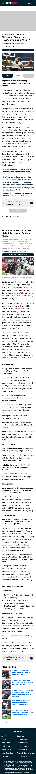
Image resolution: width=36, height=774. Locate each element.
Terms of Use (6, 750)
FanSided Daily (22, 743)
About (3, 736)
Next (28, 76)
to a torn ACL (18, 293)
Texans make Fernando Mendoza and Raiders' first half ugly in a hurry (17, 194)
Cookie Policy (22, 750)
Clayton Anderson (10, 251)
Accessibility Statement (25, 753)
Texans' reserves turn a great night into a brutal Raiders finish (18, 189)
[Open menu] (3, 3)
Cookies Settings (23, 756)
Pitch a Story (6, 746)
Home (3, 216)
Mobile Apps (6, 743)
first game (19, 309)
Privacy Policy (22, 746)
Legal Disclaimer (7, 753)
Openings (20, 736)
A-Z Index (4, 756)
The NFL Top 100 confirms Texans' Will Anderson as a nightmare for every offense (18, 172)
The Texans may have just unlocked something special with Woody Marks (17, 178)
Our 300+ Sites (22, 739)
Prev (7, 76)
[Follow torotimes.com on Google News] (31, 203)
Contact (4, 739)
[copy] (13, 46)
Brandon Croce (9, 43)
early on (11, 341)
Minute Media (10, 761)
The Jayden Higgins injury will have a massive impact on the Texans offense (18, 183)
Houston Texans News (13, 216)
